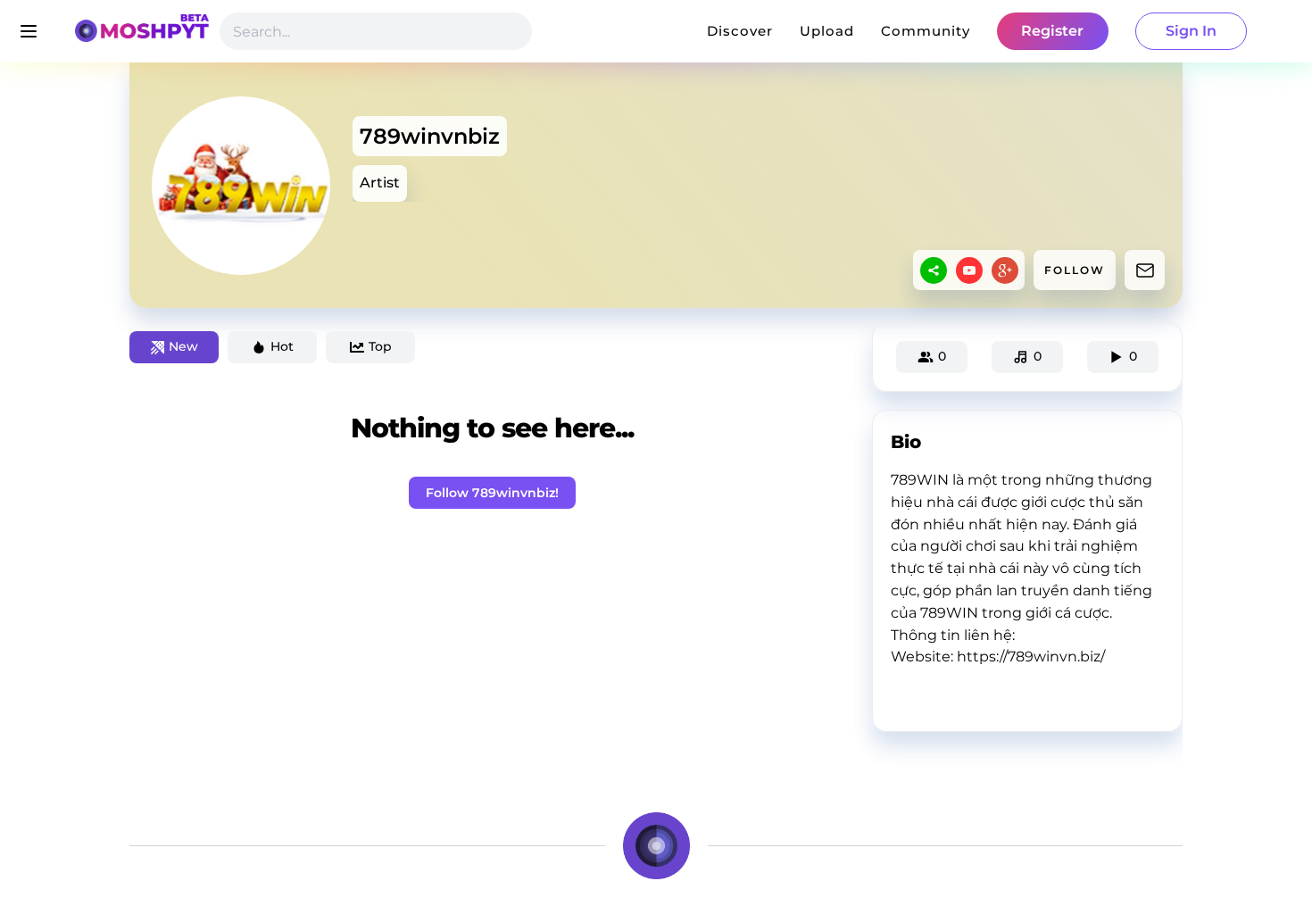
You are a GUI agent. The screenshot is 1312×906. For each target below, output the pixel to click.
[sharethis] (933, 270)
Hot (282, 346)
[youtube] (969, 270)
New (183, 346)
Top (380, 346)
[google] (1005, 270)
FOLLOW (1074, 270)
